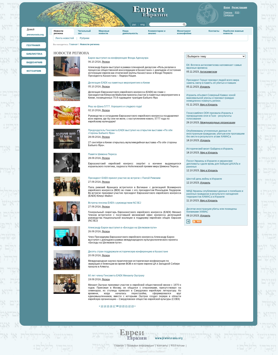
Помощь (228, 12)
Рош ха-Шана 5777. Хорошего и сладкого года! (115, 106)
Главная (73, 44)
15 (108, 306)
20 (123, 306)
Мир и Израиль (209, 104)
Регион (106, 61)
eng (142, 24)
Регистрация (239, 7)
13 (102, 306)
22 (129, 306)
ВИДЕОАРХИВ (34, 62)
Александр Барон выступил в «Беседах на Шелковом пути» (122, 227)
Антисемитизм (208, 71)
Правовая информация (140, 345)
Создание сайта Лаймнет (150, 351)
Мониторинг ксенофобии (184, 32)
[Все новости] (188, 222)
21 (126, 306)
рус (134, 24)
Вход (227, 7)
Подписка (229, 15)
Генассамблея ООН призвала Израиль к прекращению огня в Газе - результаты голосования (209, 116)
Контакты (214, 31)
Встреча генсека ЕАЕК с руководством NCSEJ (114, 202)
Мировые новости (104, 32)
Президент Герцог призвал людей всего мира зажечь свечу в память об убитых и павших (212, 81)
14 (105, 306)
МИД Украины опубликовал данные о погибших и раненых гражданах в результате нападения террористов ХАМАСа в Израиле (214, 194)
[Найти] (184, 25)
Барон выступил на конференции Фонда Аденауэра (118, 57)
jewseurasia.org (35, 34)
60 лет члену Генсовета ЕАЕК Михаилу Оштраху (116, 275)
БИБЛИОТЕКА (34, 54)
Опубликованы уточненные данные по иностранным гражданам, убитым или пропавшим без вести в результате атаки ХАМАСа (215, 133)
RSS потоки (178, 345)
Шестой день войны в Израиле (204, 178)
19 (120, 306)
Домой (30, 29)
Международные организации (217, 122)
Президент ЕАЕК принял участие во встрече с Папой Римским (124, 178)
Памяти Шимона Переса (102, 154)
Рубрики (84, 38)
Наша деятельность (130, 32)
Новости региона (58, 32)
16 (111, 306)
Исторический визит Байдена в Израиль (209, 148)
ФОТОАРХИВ (33, 71)
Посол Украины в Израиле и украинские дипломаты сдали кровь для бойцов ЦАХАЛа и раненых (213, 164)
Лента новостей (64, 38)
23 (132, 306)
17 (114, 306)
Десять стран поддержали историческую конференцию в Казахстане (128, 251)
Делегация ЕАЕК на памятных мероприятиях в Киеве (119, 82)
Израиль (205, 86)
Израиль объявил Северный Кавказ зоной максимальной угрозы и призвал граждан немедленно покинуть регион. (210, 98)
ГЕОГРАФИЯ (33, 45)
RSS (237, 12)
